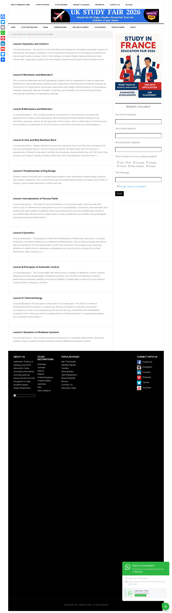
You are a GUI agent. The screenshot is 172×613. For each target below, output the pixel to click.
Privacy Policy (147, 582)
